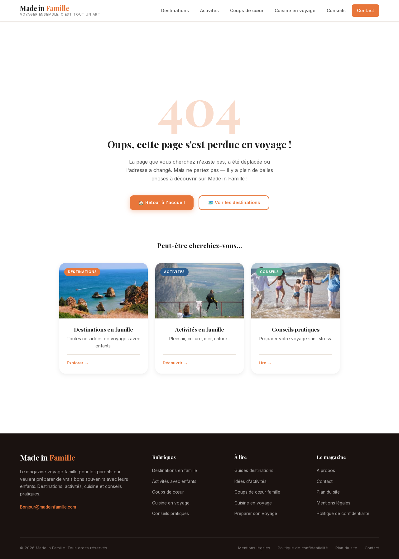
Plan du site (328, 492)
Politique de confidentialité (343, 513)
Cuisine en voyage (295, 10)
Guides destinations (253, 470)
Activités (209, 10)
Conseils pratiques (296, 329)
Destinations (175, 10)
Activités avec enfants (174, 481)
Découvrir (172, 363)
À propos (326, 470)
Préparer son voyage (255, 513)
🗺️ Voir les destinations (234, 202)
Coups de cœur (246, 10)
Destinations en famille (103, 329)
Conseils (336, 10)
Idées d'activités (250, 481)
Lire (262, 363)
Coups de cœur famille (257, 492)
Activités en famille (199, 329)
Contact (365, 10)
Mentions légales (333, 502)
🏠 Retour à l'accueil (161, 202)
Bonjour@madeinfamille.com (48, 506)
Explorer (75, 363)
